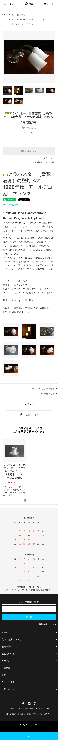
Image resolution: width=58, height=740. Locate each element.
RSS (38, 708)
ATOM (46, 708)
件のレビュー (10, 204)
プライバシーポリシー (42, 714)
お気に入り (30, 128)
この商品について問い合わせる (41, 388)
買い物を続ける (48, 393)
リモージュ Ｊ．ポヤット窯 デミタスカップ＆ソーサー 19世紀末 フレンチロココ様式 (14, 471)
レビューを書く (31, 414)
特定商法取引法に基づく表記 (18, 714)
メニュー (11, 3)
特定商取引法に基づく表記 (44, 162)
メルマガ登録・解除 (25, 708)
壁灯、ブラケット (36, 19)
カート (50, 3)
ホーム (4, 14)
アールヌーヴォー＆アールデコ (25, 24)
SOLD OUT (31, 150)
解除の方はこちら (47, 624)
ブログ (12, 708)
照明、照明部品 (18, 14)
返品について (49, 158)
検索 (30, 3)
